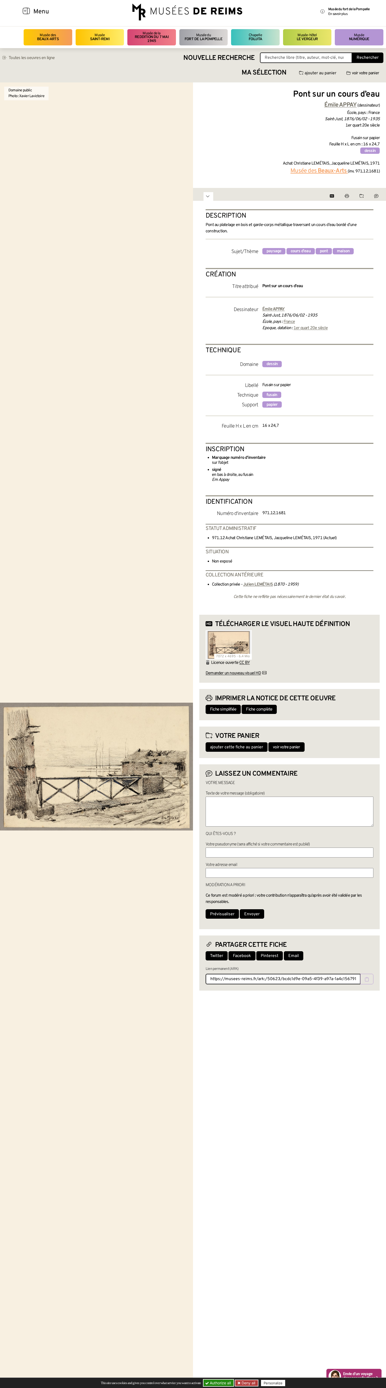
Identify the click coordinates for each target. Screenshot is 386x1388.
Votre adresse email (221, 865)
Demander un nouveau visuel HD (233, 673)
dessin (369, 151)
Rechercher (368, 57)
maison (343, 251)
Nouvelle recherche (219, 58)
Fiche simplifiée (223, 709)
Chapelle (255, 37)
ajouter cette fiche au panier (236, 747)
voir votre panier (365, 73)
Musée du (203, 37)
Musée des (48, 37)
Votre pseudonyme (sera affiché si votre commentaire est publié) (258, 844)
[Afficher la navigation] (26, 12)
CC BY (244, 662)
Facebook (242, 956)
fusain (272, 395)
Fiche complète (259, 709)
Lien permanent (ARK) (222, 969)
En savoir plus (337, 14)
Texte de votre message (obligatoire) (235, 793)
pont (324, 251)
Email (293, 956)
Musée (99, 37)
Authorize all (220, 1383)
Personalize (273, 1383)
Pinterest (269, 956)
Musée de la (152, 37)
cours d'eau (301, 251)
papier (272, 404)
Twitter (216, 956)
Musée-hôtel (307, 37)
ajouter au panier (320, 73)
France (289, 321)
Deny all (248, 1383)
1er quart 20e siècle (311, 328)
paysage (274, 251)
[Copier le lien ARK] (366, 979)
